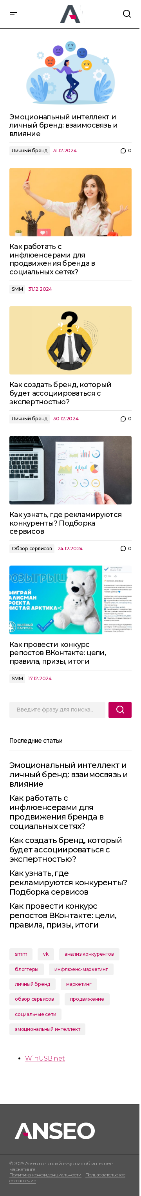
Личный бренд (29, 150)
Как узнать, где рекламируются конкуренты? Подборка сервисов (68, 882)
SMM (17, 289)
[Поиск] (120, 710)
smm (21, 954)
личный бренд (32, 984)
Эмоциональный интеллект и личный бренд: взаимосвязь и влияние (68, 774)
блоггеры (26, 969)
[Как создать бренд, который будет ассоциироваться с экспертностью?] (70, 340)
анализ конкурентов (89, 954)
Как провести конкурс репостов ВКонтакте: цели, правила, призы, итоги (62, 915)
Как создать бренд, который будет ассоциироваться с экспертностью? (65, 850)
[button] (13, 14)
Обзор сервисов (32, 548)
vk (46, 954)
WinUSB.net (45, 1058)
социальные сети (35, 1014)
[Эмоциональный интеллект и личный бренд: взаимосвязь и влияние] (70, 72)
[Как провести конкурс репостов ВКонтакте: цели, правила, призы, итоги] (70, 600)
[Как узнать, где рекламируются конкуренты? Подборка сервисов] (70, 470)
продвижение (87, 999)
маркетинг (79, 984)
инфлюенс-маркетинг (81, 969)
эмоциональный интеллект (47, 1029)
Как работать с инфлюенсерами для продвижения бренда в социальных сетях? (56, 812)
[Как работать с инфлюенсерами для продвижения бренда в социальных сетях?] (70, 202)
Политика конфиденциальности (45, 1175)
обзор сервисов (34, 999)
